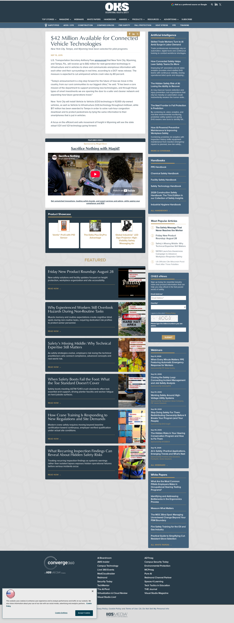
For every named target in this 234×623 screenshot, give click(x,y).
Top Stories (48, 19)
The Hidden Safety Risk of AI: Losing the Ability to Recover (165, 85)
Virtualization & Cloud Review (112, 593)
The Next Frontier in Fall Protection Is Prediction (168, 107)
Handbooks (110, 19)
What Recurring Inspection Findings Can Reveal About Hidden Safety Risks (80, 453)
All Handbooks (159, 210)
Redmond (102, 577)
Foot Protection (136, 379)
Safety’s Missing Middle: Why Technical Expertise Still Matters (79, 345)
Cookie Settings (61, 613)
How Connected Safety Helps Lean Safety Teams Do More (166, 63)
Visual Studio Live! (106, 597)
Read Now (53, 288)
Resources (153, 19)
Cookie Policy (115, 608)
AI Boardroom (104, 558)
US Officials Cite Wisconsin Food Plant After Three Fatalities (170, 263)
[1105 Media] (55, 572)
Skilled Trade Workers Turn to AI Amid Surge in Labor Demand (167, 43)
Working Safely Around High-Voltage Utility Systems (166, 397)
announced (100, 60)
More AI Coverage (160, 151)
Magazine (64, 19)
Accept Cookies (84, 613)
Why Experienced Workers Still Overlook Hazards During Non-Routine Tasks (80, 309)
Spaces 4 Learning (153, 581)
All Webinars (158, 465)
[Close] (93, 591)
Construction (85, 25)
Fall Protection (142, 25)
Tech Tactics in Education (157, 585)
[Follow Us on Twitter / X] (220, 4)
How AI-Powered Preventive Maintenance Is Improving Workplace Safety (165, 130)
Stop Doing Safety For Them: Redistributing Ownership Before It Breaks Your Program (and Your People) (168, 416)
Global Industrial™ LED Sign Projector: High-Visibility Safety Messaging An (127, 239)
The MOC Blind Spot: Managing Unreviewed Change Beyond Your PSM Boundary (168, 517)
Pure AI (148, 573)
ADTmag (148, 558)
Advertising (170, 19)
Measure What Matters (162, 508)
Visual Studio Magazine (156, 593)
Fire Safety (124, 25)
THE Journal (150, 589)
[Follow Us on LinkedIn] (216, 4)
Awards (123, 19)
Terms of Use (132, 608)
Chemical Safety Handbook (165, 173)
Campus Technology (107, 565)
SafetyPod (53, 25)
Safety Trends (135, 316)
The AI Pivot (103, 589)
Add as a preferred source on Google (191, 4)
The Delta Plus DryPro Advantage (95, 236)
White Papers (94, 19)
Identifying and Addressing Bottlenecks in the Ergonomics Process (166, 499)
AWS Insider (103, 561)
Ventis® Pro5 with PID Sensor (64, 236)
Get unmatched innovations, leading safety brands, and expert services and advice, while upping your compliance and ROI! (95, 202)
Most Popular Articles (164, 221)
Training (184, 25)
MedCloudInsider (106, 573)
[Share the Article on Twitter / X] (137, 34)
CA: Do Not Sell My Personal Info (154, 608)
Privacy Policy (170, 313)
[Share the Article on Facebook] (128, 34)
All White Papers (160, 545)
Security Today (104, 581)
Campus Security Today (156, 561)
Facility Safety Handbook (163, 179)
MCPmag (149, 569)
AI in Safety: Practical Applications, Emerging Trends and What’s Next (168, 452)
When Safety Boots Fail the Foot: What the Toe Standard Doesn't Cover (79, 381)
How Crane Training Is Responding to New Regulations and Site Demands (77, 417)
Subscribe (187, 19)
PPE (174, 25)
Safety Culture (135, 280)
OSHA (131, 423)
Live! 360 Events (105, 569)
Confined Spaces (105, 25)
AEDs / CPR (69, 25)
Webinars (79, 19)
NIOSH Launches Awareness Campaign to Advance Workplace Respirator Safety (169, 254)
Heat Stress (162, 25)
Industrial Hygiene (133, 275)
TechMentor (103, 585)
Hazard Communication (135, 308)
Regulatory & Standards (134, 387)
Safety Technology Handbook (166, 186)
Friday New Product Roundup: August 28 (80, 271)
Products (137, 19)
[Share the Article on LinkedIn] (133, 34)
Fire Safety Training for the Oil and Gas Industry (168, 528)
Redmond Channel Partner (158, 577)
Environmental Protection (157, 565)
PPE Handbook (158, 167)
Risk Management (137, 350)
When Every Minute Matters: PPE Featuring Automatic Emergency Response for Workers (167, 362)
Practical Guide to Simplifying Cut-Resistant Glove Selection (168, 537)
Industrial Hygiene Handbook (166, 204)
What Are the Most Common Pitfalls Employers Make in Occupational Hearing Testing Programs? (166, 485)
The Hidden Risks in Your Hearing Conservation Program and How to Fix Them (168, 436)
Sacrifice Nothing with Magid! (95, 148)
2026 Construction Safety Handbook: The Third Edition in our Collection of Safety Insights (167, 195)
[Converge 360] (59, 563)
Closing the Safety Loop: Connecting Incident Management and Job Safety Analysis (168, 380)
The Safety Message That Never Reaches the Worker (169, 229)
